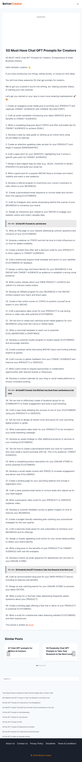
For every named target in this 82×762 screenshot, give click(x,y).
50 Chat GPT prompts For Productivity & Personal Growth (20, 731)
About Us (10, 743)
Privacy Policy (36, 743)
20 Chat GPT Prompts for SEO (12, 722)
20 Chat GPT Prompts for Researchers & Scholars (18, 727)
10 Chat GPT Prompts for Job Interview (15, 717)
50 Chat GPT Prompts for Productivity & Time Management (21, 702)
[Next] (73, 653)
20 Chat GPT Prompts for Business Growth (16, 736)
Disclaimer (50, 743)
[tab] (37, 665)
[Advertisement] (41, 33)
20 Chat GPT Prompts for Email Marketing (15, 712)
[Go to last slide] (8, 653)
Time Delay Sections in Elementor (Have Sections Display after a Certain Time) (27, 693)
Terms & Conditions (67, 743)
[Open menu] (78, 4)
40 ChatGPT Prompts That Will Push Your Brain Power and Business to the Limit (28, 707)
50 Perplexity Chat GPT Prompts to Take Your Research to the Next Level (59, 651)
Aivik (31, 625)
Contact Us (22, 743)
